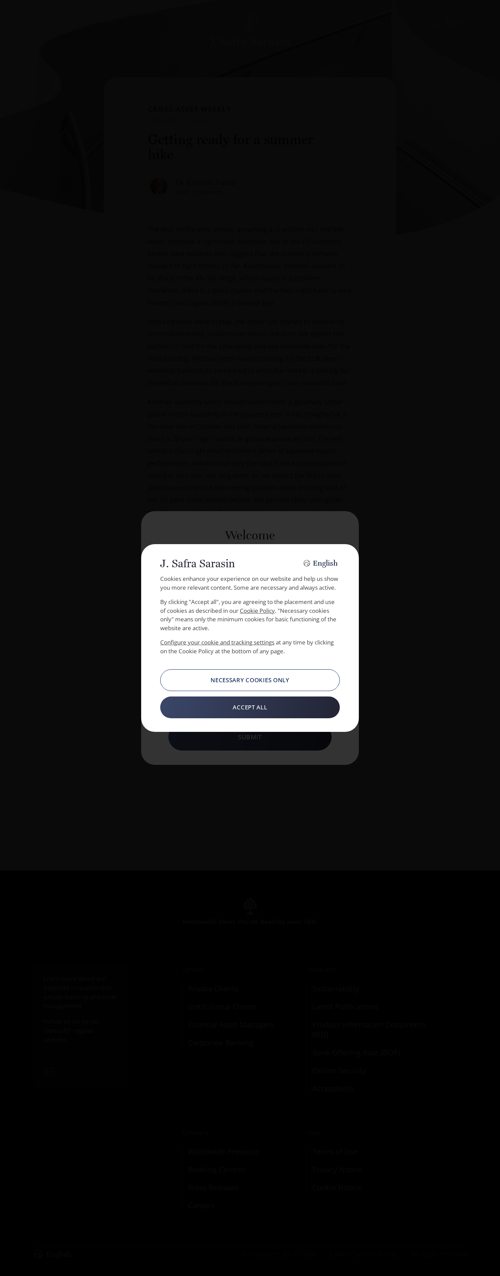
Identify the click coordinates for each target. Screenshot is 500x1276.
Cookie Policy (257, 611)
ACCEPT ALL (250, 707)
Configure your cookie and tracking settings (217, 642)
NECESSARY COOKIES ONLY (250, 680)
